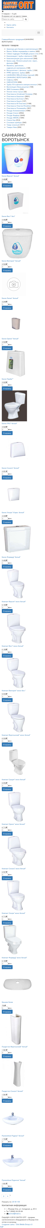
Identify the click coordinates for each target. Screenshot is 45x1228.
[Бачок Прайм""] (22, 363)
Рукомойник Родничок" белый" (14, 1180)
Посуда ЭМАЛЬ (13, 117)
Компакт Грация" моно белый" (14, 779)
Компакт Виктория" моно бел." (14, 690)
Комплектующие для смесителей (20, 58)
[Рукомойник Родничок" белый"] (22, 1162)
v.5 (31, 1224)
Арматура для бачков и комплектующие (22, 49)
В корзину (7, 185)
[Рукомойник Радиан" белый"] (22, 1118)
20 (13, 1201)
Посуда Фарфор (13, 115)
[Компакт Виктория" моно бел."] (22, 673)
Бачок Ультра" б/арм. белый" (13, 512)
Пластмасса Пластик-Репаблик (19, 106)
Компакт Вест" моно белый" (13, 646)
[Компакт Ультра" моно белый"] (22, 895)
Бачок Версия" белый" (10, 176)
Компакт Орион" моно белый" (13, 824)
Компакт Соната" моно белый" (14, 868)
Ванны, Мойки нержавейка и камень (21, 51)
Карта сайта (11, 25)
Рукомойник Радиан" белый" (13, 1135)
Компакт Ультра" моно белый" (13, 913)
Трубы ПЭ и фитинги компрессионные (22, 84)
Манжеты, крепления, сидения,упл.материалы (16, 66)
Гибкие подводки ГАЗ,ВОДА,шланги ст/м (22, 53)
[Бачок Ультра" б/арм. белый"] (22, 495)
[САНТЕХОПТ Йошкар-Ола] (18, 5)
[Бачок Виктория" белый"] (22, 243)
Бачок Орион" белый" (10, 338)
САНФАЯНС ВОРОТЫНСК (17, 77)
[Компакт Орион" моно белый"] (22, 806)
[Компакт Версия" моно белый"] (22, 584)
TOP (1, 1227)
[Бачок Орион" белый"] (22, 323)
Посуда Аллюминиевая (16, 110)
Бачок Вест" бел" (8, 216)
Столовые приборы (14, 122)
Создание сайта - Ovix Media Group (16, 1224)
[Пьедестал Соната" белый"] (22, 1073)
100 (18, 1201)
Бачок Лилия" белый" (10, 298)
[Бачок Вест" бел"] (22, 200)
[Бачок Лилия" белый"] (14, 284)
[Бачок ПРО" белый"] (22, 405)
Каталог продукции (16, 39)
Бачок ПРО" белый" (9, 423)
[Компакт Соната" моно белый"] (22, 851)
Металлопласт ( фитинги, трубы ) (20, 70)
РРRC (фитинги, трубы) (16, 72)
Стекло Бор (11, 120)
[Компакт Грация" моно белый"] (22, 762)
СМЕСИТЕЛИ (12, 82)
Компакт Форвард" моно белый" (14, 957)
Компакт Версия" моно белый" (14, 601)
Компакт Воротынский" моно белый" (16, 735)
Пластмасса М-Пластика (16, 103)
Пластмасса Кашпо (14, 101)
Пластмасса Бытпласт (15, 98)
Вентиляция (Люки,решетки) (18, 87)
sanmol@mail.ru (14, 1213)
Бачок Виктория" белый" (11, 261)
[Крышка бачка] (22, 984)
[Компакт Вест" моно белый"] (22, 628)
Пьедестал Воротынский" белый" (15, 1046)
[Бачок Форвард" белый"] (22, 539)
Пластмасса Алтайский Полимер (19, 94)
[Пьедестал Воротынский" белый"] (22, 1029)
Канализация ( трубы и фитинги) (19, 56)
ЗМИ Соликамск (13, 89)
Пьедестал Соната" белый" (12, 1091)
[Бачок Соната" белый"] (22, 450)
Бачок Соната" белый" (10, 468)
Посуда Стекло (12, 113)
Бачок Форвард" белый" (11, 557)
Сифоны (10, 79)
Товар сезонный (13, 125)
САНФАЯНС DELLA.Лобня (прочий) (21, 75)
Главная (5, 39)
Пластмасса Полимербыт (17, 108)
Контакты (10, 27)
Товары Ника (12, 127)
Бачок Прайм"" (7, 379)
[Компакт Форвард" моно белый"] (22, 940)
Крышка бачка (7, 1002)
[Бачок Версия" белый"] (22, 158)
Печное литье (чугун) (15, 91)
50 (16, 1201)
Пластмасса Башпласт (15, 96)
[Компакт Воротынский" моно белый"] (22, 717)
